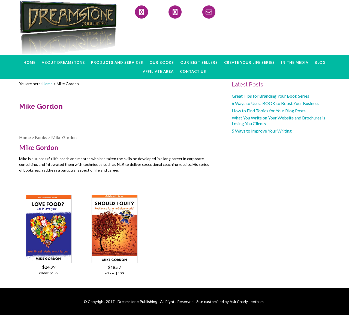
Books (41, 137)
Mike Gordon (64, 137)
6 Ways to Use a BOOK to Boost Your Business (275, 103)
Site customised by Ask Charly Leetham (230, 301)
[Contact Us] (208, 12)
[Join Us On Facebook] (141, 12)
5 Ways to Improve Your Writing (262, 130)
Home (25, 137)
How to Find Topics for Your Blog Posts (269, 110)
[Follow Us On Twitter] (175, 12)
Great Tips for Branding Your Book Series (270, 95)
